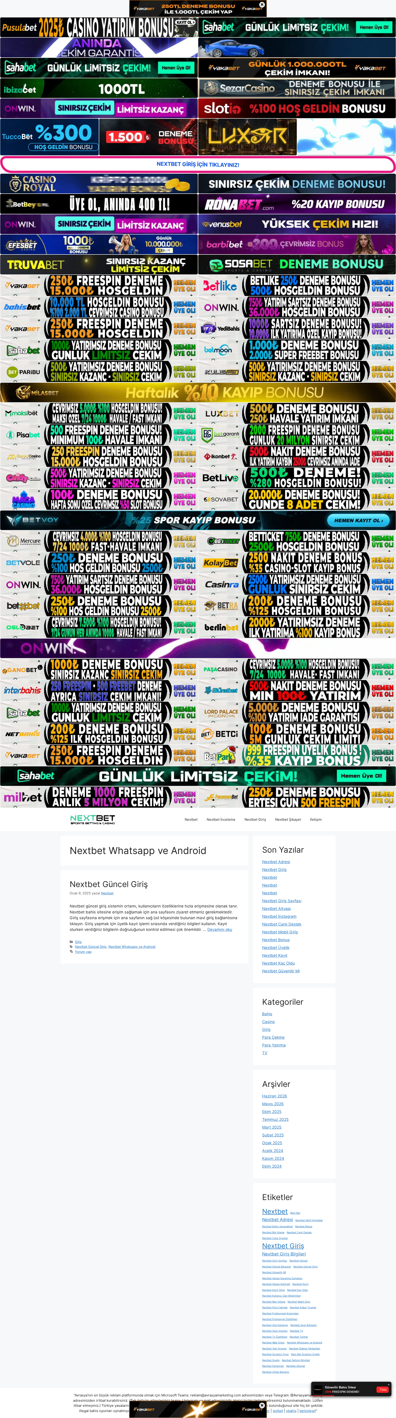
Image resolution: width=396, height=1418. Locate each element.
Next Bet (295, 1212)
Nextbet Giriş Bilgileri (284, 1254)
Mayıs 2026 (273, 1104)
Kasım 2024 (273, 1158)
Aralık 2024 (272, 1150)
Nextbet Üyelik (275, 947)
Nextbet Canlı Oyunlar (275, 1238)
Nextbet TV (296, 1330)
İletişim (316, 819)
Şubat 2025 (273, 1135)
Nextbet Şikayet (288, 819)
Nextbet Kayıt (274, 955)
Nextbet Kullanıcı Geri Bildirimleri (281, 1295)
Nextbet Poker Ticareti (303, 1307)
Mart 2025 (271, 1127)
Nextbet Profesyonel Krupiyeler (280, 1313)
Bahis (267, 1014)
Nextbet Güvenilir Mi (281, 971)
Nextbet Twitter (299, 1336)
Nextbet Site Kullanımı (275, 1325)
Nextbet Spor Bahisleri (303, 1325)
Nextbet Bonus (276, 940)
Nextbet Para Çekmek (275, 1307)
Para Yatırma (274, 1045)
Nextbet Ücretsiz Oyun (275, 1354)
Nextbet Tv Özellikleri (274, 1336)
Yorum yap (83, 952)
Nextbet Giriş (255, 819)
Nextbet (191, 819)
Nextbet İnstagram (279, 916)
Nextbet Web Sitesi (273, 1342)
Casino (268, 1021)
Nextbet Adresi (276, 862)
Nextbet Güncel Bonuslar (276, 1266)
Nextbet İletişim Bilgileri (296, 1360)
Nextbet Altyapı (276, 908)
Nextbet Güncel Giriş (109, 884)
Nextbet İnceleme (221, 819)
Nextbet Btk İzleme (273, 1232)
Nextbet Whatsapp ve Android (131, 947)
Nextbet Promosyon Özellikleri (279, 1319)
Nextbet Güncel (298, 1260)
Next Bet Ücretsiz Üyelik (305, 1354)
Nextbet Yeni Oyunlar (274, 1348)
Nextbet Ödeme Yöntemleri (304, 1348)
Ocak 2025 (272, 1143)
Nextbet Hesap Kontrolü (276, 1284)
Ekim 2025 (271, 1111)
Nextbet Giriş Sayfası (281, 901)
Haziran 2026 (274, 1096)
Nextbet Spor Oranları (275, 1330)
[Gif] (198, 392)
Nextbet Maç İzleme (273, 1301)
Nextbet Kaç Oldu (278, 963)
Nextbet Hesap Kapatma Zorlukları (282, 1278)
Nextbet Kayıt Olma (273, 1290)
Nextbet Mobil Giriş (280, 932)
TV (264, 1053)
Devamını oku (219, 929)
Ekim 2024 (272, 1166)
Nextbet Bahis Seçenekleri (277, 1226)
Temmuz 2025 (275, 1119)
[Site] (99, 285)
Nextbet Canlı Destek (281, 924)
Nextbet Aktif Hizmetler (309, 1220)
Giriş (78, 942)
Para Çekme (273, 1037)
